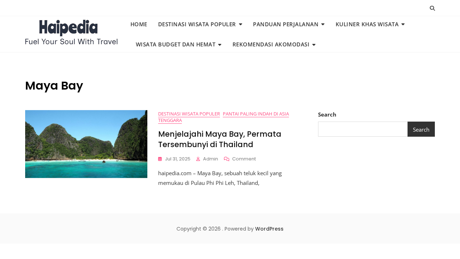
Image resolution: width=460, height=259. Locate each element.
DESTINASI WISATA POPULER (197, 24)
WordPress (269, 228)
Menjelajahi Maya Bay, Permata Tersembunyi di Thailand (219, 139)
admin (210, 158)
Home (138, 24)
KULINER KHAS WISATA (367, 24)
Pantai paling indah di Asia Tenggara (223, 117)
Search (327, 114)
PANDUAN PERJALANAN (285, 24)
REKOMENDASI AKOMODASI (271, 44)
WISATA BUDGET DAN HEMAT (176, 44)
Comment (244, 159)
